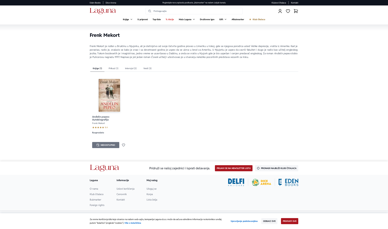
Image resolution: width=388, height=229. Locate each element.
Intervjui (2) (131, 68)
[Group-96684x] (288, 182)
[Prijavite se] (280, 11)
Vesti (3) (147, 68)
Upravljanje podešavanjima (244, 221)
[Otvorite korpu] (295, 11)
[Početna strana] (103, 11)
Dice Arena (111, 2)
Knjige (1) (97, 68)
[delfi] (236, 182)
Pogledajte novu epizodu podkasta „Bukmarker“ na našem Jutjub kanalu (194, 2)
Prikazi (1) (113, 68)
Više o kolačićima (132, 223)
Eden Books (95, 2)
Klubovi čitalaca (279, 2)
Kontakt (294, 2)
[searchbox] (194, 11)
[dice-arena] (261, 182)
